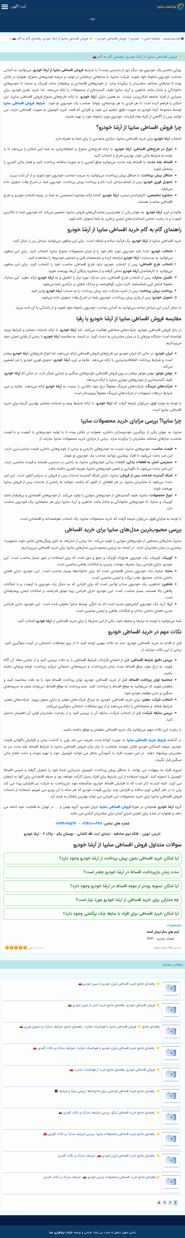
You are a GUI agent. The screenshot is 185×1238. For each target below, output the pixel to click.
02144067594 (66, 823)
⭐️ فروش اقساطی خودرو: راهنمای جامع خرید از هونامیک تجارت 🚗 (114, 1069)
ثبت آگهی (18, 6)
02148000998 (92, 823)
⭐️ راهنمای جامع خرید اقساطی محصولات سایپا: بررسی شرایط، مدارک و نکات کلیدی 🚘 (101, 1134)
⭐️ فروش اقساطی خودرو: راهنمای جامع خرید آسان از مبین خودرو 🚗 (114, 1005)
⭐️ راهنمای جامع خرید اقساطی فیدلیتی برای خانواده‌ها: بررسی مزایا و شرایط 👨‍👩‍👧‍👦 (107, 1091)
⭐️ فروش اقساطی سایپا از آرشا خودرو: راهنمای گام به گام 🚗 (52, 38)
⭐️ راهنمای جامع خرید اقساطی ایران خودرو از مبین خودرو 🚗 (119, 983)
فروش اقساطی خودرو (112, 38)
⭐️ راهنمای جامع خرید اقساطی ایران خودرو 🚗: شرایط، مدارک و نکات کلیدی (109, 1155)
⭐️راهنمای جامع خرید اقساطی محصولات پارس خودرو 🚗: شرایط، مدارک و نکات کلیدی (102, 1177)
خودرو (135, 38)
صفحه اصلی (152, 38)
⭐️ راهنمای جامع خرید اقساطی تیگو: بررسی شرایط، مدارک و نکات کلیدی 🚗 (109, 1112)
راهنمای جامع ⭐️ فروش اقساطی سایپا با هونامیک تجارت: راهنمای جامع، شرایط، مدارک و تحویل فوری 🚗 (89, 1026)
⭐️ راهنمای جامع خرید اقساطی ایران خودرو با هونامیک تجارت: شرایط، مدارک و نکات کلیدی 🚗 (96, 1048)
